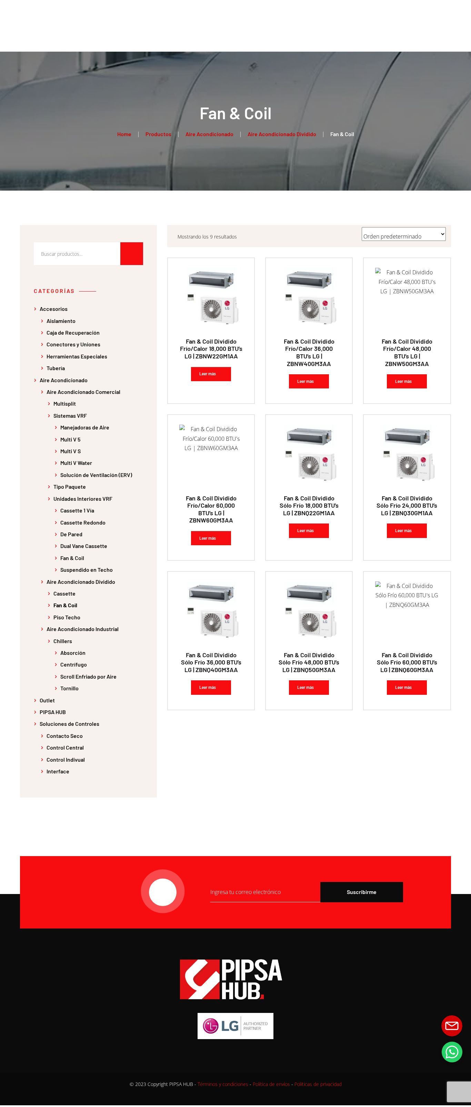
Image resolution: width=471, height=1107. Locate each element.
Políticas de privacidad (318, 1084)
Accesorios (54, 308)
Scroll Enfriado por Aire (88, 676)
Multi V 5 (70, 439)
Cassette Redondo (83, 522)
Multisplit (64, 403)
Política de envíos (271, 1084)
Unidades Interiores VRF (82, 498)
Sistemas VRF (70, 415)
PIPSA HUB (53, 712)
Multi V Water (76, 462)
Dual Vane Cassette (83, 545)
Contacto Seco (65, 735)
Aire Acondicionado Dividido (81, 581)
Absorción (73, 652)
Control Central (65, 747)
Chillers (62, 641)
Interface (58, 771)
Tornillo (69, 688)
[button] (452, 1052)
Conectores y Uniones (73, 344)
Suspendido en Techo (86, 569)
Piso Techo (66, 617)
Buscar (131, 253)
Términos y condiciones (223, 1084)
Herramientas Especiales (77, 356)
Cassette (64, 593)
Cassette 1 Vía (77, 510)
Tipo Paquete (69, 486)
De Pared (71, 534)
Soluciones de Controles (69, 723)
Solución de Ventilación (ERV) (96, 474)
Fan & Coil (72, 558)
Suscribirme (362, 891)
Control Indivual (66, 759)
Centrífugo (73, 664)
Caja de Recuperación (73, 332)
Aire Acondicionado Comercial (83, 391)
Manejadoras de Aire (84, 427)
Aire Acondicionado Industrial (83, 629)
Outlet (47, 700)
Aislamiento (61, 320)
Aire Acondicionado (64, 380)
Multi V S (70, 451)
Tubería (56, 368)
